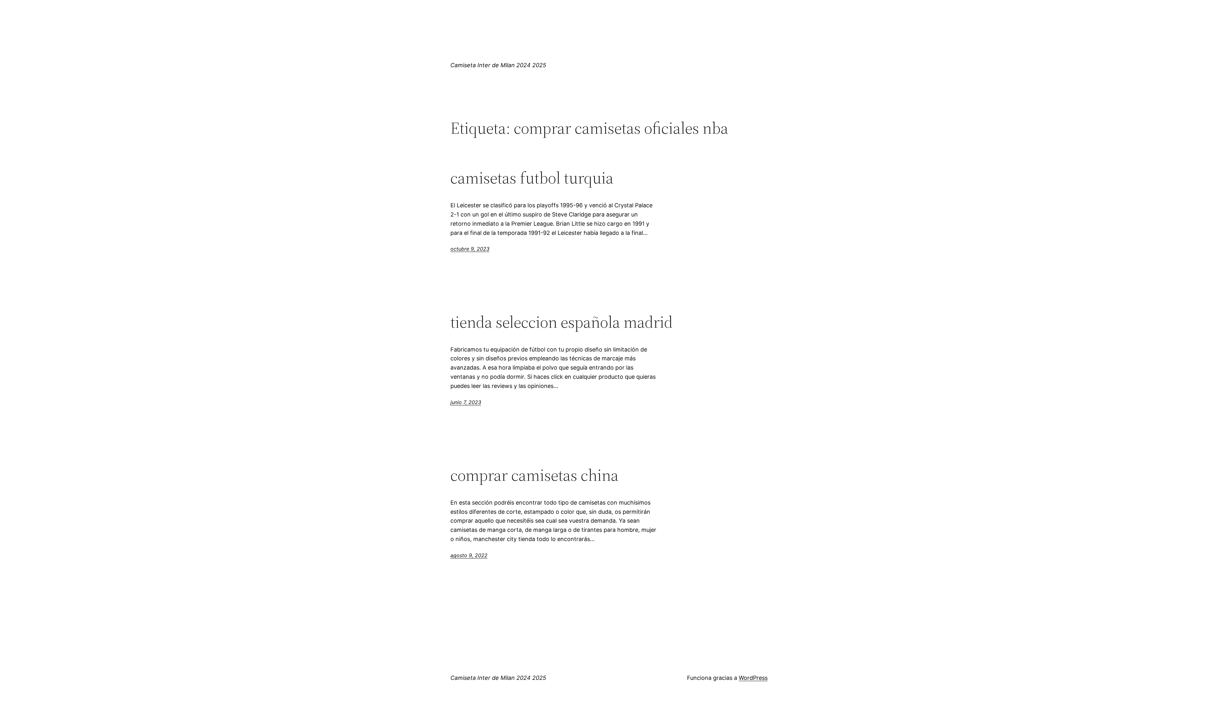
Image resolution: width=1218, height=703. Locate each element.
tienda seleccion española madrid (561, 322)
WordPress (753, 677)
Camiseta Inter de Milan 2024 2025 (498, 65)
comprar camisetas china (534, 475)
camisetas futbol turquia (531, 177)
